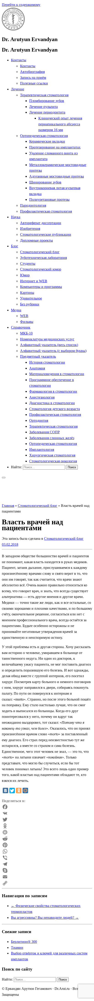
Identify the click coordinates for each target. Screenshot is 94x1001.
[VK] (47, 813)
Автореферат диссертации (40, 223)
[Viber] (47, 858)
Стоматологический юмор (40, 269)
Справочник (20, 327)
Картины (27, 293)
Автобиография (32, 72)
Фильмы (26, 322)
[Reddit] (47, 838)
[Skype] (47, 870)
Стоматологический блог (40, 252)
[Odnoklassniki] (47, 826)
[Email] (47, 877)
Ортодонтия (38, 420)
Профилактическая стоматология (46, 211)
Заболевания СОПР (44, 432)
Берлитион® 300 (24, 942)
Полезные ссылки (34, 83)
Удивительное (31, 298)
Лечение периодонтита (47, 112)
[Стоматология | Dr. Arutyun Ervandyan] (13, 29)
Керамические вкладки (47, 141)
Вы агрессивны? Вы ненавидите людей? (45, 917)
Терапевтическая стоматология (44, 95)
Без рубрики (29, 304)
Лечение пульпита (43, 107)
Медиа (16, 310)
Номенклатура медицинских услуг (47, 339)
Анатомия (37, 368)
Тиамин (17, 947)
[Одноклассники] (18, 790)
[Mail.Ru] (47, 832)
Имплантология (41, 449)
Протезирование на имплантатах (55, 147)
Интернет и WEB (33, 281)
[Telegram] (47, 864)
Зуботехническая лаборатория (43, 258)
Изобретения (30, 228)
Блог (14, 246)
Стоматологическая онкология (53, 461)
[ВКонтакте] (5, 790)
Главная (8, 506)
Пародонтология (33, 205)
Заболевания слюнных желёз (51, 438)
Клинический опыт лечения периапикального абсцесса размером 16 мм (60, 124)
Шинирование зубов (45, 182)
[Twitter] (12, 790)
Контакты (18, 60)
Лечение (17, 89)
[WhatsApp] (47, 851)
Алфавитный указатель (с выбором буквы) (53, 351)
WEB (24, 316)
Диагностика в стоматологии (52, 403)
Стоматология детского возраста (54, 409)
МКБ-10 (26, 333)
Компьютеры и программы (41, 287)
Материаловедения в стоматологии (56, 374)
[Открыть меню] (3, 477)
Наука (15, 217)
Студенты (27, 263)
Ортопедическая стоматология (44, 136)
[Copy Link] (47, 883)
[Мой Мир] (25, 790)
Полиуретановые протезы (49, 199)
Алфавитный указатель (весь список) (49, 345)
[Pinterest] (47, 845)
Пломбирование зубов (46, 101)
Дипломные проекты (36, 240)
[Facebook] (47, 807)
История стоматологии (47, 362)
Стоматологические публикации (45, 234)
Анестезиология (42, 397)
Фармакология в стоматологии (53, 391)
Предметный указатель (38, 356)
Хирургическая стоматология (52, 455)
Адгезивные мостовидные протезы (56, 176)
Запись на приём (33, 77)
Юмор (25, 275)
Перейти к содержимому (21, 5)
